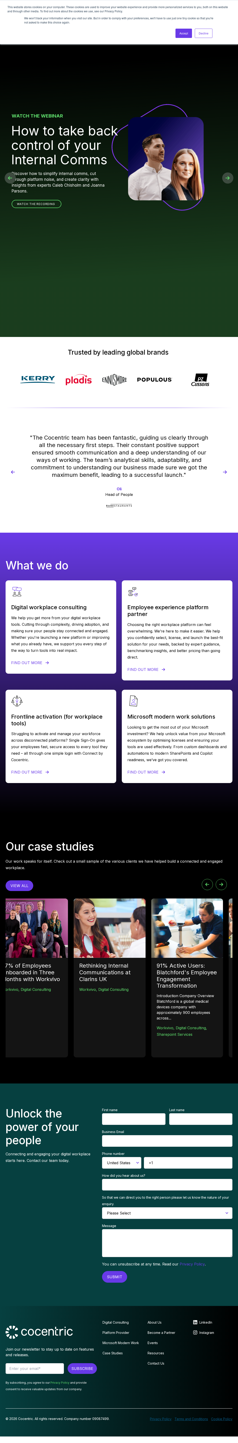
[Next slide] (225, 472)
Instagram (206, 1333)
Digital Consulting (34, 989)
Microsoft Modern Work (120, 1343)
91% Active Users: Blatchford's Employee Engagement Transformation (185, 975)
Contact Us (156, 1363)
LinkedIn (205, 1322)
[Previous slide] (13, 472)
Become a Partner (161, 1333)
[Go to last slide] (207, 884)
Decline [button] (203, 33)
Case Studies (112, 1353)
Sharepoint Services (173, 1034)
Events (153, 1343)
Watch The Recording (36, 204)
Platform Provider (115, 1333)
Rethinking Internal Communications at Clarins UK (103, 972)
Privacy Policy (192, 1264)
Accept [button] (183, 33)
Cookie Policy (221, 1419)
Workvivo (8, 989)
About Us (155, 1322)
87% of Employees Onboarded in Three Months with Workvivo (29, 972)
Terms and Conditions (191, 1419)
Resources (156, 1353)
